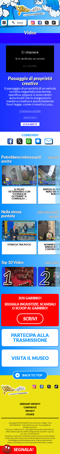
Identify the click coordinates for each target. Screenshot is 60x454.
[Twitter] (47, 23)
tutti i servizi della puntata (48, 214)
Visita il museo (30, 358)
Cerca (20, 22)
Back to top (32, 375)
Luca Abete (30, 124)
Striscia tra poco (19, 244)
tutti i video (52, 262)
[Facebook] (40, 23)
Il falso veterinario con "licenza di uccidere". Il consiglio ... (19, 194)
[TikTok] (54, 23)
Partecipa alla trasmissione (30, 337)
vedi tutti (53, 157)
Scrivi (30, 318)
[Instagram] (33, 23)
